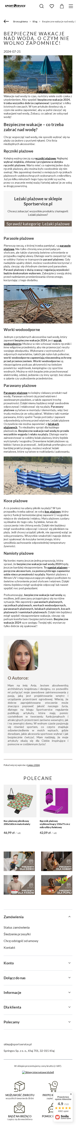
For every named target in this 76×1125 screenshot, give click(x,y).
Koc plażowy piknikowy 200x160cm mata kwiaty (17, 822)
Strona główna (20, 21)
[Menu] (71, 6)
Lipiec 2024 (33, 764)
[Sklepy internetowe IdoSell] (38, 1072)
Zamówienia (14, 917)
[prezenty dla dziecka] (19, 861)
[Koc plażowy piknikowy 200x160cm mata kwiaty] (20, 801)
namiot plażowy (57, 567)
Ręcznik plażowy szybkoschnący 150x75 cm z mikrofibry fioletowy (55, 824)
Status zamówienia (17, 927)
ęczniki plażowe (45, 158)
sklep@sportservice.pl (18, 1044)
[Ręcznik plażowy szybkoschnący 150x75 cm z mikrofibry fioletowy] (56, 801)
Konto (9, 963)
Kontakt (9, 947)
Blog (35, 21)
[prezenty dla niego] (19, 885)
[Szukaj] (41, 6)
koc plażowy (53, 511)
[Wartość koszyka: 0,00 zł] (62, 6)
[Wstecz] (7, 21)
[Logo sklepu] (15, 6)
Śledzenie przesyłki (17, 934)
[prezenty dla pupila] (56, 885)
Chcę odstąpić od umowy (21, 941)
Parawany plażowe (15, 392)
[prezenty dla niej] (56, 861)
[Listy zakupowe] (52, 6)
